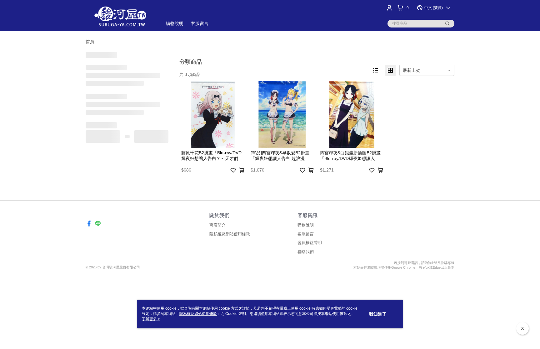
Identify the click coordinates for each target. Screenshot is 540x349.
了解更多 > (151, 319)
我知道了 (378, 314)
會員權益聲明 (310, 242)
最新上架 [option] (411, 70)
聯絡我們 (306, 251)
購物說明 (306, 225)
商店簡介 (217, 225)
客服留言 (306, 234)
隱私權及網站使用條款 (229, 234)
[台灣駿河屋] (120, 16)
